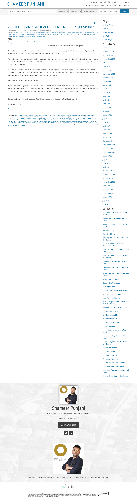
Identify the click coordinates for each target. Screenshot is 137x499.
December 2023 (108, 111)
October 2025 (108, 55)
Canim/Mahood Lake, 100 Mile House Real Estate (55, 117)
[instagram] (71, 433)
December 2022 (108, 141)
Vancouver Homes (69, 34)
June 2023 (106, 122)
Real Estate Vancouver (35, 34)
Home (88, 5)
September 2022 (109, 152)
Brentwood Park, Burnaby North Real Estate (72, 115)
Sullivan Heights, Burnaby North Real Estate (75, 122)
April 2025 (106, 66)
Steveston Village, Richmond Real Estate (52, 122)
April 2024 (106, 100)
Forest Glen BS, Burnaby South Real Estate (80, 118)
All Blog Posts (108, 25)
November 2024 (109, 74)
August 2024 (107, 85)
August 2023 (107, 115)
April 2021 (106, 167)
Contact (126, 5)
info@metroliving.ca (101, 477)
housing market (65, 32)
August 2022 (107, 156)
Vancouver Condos (57, 34)
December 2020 (108, 171)
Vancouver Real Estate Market (20, 36)
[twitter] (66, 433)
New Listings (107, 28)
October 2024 (108, 78)
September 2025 (109, 59)
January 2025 (107, 70)
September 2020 (109, 182)
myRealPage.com (68, 487)
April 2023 (106, 126)
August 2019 (107, 197)
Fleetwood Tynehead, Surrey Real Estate (57, 118)
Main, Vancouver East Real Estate (66, 119)
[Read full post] (26, 43)
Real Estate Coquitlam (65, 121)
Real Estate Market (23, 34)
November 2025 (109, 51)
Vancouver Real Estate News (37, 36)
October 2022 (108, 148)
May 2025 (106, 63)
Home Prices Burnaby (40, 32)
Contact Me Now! (68, 425)
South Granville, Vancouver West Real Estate (29, 122)
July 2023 (106, 119)
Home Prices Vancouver (53, 32)
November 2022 (109, 145)
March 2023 (107, 130)
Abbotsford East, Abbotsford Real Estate (49, 115)
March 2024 (107, 104)
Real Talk (106, 36)
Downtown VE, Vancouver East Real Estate (80, 117)
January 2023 (107, 137)
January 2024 (107, 107)
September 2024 (109, 81)
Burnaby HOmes (28, 32)
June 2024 (106, 92)
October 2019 (108, 189)
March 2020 (107, 186)
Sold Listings (107, 40)
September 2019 (109, 193)
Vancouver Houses (80, 34)
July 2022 (106, 160)
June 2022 (106, 163)
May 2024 (106, 96)
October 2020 (108, 178)
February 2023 (108, 133)
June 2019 (106, 204)
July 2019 (106, 200)
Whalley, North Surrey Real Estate (16, 125)
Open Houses (108, 32)
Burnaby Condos (18, 32)
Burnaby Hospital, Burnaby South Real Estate (29, 117)
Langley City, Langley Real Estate (48, 119)
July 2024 (106, 89)
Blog (114, 5)
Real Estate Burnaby (89, 32)
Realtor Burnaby (47, 34)
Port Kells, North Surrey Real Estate (37, 121)
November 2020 (109, 174)
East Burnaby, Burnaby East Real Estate (36, 118)
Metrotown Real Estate (76, 32)
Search (124, 11)
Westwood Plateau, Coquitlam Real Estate (86, 124)
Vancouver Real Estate (35, 124)
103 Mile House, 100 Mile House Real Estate (26, 115)
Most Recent (107, 48)
